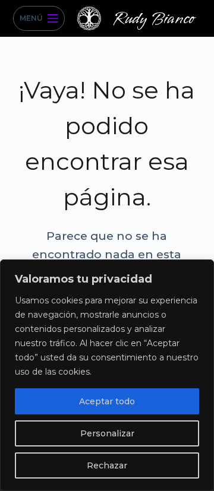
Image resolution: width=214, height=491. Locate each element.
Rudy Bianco (153, 18)
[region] (107, 375)
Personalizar (107, 433)
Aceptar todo (107, 401)
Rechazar (107, 465)
